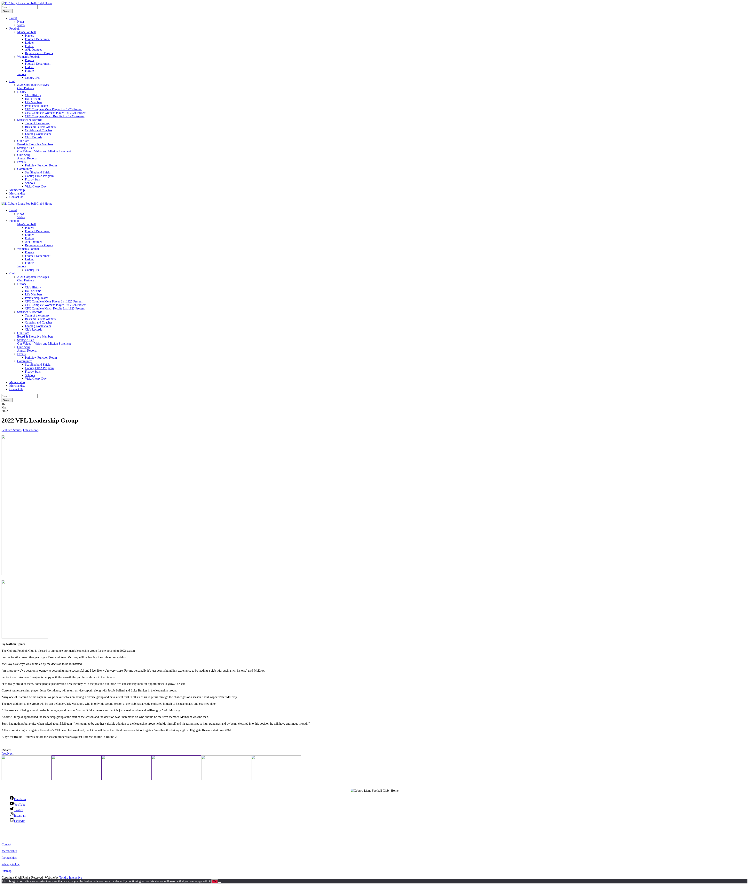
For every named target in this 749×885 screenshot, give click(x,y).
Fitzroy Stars (33, 179)
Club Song (23, 154)
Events (21, 162)
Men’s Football (26, 32)
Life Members (33, 102)
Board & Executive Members (35, 144)
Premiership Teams (36, 105)
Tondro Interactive (70, 877)
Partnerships (9, 857)
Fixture (29, 46)
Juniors (21, 74)
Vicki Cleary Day (36, 186)
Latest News (30, 430)
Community (24, 169)
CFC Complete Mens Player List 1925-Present (53, 109)
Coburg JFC (32, 77)
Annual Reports (27, 158)
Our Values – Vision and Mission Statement (44, 151)
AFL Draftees (33, 49)
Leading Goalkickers (38, 133)
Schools (30, 183)
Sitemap (7, 871)
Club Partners (25, 88)
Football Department (37, 39)
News (20, 21)
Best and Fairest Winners (40, 126)
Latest (13, 18)
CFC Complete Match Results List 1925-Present (54, 116)
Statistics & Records (29, 119)
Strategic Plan (25, 147)
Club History (33, 95)
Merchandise (17, 193)
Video (21, 25)
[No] (219, 882)
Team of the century (37, 123)
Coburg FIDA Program (39, 176)
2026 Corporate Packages (33, 84)
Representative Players (39, 53)
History (21, 91)
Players (29, 35)
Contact (6, 844)
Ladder (29, 42)
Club (12, 81)
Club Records (33, 137)
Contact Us (16, 197)
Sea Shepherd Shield (38, 172)
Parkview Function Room (41, 165)
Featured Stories (11, 430)
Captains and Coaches (38, 130)
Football (14, 28)
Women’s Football (28, 56)
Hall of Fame (33, 98)
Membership (17, 190)
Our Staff (23, 140)
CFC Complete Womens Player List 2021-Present (55, 112)
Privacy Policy (11, 864)
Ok (214, 881)
